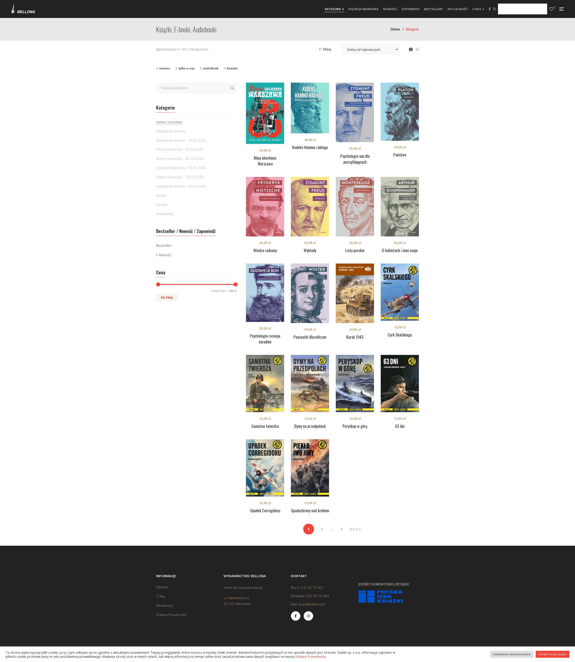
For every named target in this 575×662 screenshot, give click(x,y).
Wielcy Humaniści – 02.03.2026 (179, 158)
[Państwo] (400, 112)
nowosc (164, 68)
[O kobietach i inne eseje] (400, 206)
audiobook (210, 68)
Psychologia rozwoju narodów (265, 339)
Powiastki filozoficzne (310, 337)
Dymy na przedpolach (310, 426)
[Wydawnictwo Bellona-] (23, 9)
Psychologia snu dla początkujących (355, 159)
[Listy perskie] (355, 206)
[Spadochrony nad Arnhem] (310, 468)
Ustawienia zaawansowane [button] (512, 654)
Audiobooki (164, 213)
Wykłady (310, 250)
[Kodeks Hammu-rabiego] (310, 108)
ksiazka (232, 68)
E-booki (161, 204)
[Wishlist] (551, 9)
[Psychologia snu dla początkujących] (355, 112)
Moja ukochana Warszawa (265, 161)
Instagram (494, 9)
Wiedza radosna (265, 250)
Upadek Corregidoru (265, 510)
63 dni (400, 426)
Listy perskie (355, 250)
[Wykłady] (310, 206)
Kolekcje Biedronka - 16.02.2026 (181, 140)
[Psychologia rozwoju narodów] (265, 293)
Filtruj (167, 297)
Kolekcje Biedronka (170, 131)
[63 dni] (400, 383)
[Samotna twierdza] (265, 383)
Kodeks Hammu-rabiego (310, 147)
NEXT (356, 529)
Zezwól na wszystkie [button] (552, 654)
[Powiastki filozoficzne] (310, 293)
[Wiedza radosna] (265, 206)
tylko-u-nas (187, 68)
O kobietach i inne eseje (400, 250)
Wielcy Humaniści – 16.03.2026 (179, 177)
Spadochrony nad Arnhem (310, 510)
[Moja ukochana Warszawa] (265, 113)
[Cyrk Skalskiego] (400, 292)
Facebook (490, 9)
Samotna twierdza (265, 426)
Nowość (165, 255)
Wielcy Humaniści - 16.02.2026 (179, 149)
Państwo (399, 155)
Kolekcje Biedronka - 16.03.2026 (181, 167)
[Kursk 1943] (355, 293)
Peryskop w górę (355, 426)
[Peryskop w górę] (355, 383)
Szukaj (232, 88)
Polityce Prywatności (310, 656)
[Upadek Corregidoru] (265, 468)
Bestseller (164, 245)
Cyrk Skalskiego (400, 335)
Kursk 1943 (354, 337)
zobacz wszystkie (169, 122)
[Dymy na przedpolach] (310, 383)
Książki (161, 195)
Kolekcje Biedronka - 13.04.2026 (181, 186)
